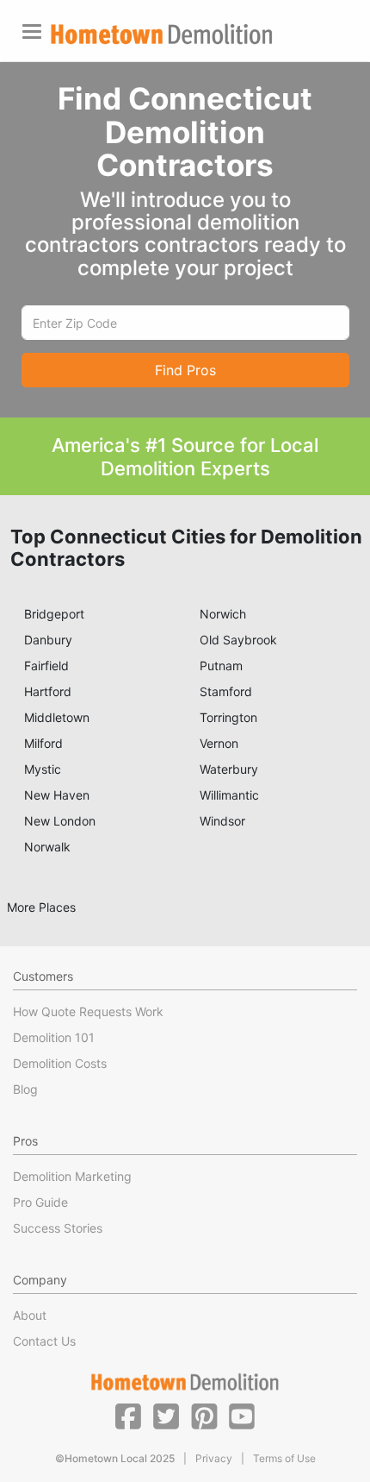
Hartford (47, 691)
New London (60, 820)
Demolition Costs (60, 1063)
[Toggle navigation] (32, 31)
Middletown (56, 717)
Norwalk (47, 846)
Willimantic (229, 795)
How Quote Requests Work (88, 1011)
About (29, 1315)
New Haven (56, 795)
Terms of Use (284, 1458)
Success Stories (57, 1228)
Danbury (48, 639)
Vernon (219, 743)
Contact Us (44, 1341)
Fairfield (46, 665)
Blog (25, 1089)
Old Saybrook (238, 639)
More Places (41, 907)
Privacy (213, 1458)
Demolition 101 (54, 1037)
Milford (43, 743)
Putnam (221, 665)
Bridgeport (54, 613)
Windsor (222, 820)
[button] (128, 1415)
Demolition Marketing (72, 1176)
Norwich (223, 613)
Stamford (226, 691)
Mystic (42, 769)
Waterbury (229, 769)
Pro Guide (40, 1202)
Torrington (228, 717)
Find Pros (185, 370)
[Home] (162, 34)
